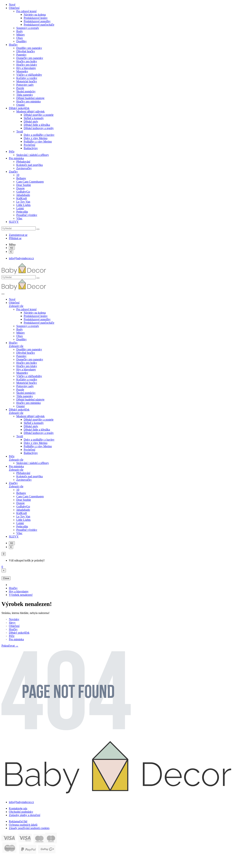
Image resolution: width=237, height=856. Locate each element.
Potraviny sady (25, 84)
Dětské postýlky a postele (39, 114)
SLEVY (14, 221)
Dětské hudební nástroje (30, 98)
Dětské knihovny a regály (39, 128)
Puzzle (20, 88)
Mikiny (20, 34)
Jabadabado (23, 195)
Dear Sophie (23, 185)
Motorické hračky (26, 81)
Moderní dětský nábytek (30, 111)
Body (19, 31)
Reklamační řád (18, 821)
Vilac (19, 218)
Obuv (19, 38)
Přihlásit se (15, 238)
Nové (12, 4)
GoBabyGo (23, 191)
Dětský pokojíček (19, 108)
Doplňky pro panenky (29, 48)
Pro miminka (16, 158)
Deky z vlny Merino (35, 138)
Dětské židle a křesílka (37, 124)
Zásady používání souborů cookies (29, 828)
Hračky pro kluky (26, 64)
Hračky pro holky (26, 61)
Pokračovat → (9, 645)
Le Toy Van (23, 201)
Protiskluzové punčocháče (39, 24)
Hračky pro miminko (28, 101)
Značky (13, 171)
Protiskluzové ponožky (37, 21)
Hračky (13, 44)
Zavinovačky (24, 168)
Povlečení (29, 144)
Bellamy (21, 178)
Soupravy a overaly (27, 28)
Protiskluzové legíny (36, 17)
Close (6, 578)
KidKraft (21, 198)
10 (17, 175)
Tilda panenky (24, 94)
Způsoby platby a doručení (24, 815)
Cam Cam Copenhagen (30, 181)
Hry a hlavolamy (26, 68)
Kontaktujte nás (18, 808)
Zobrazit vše (16, 306)
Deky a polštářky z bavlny (39, 134)
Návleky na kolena (35, 14)
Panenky (21, 54)
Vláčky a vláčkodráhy (29, 74)
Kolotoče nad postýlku (29, 164)
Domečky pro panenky (29, 58)
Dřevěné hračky (25, 51)
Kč (11, 247)
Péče (11, 151)
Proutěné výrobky (26, 215)
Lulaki (20, 208)
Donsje (20, 188)
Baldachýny (31, 148)
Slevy (12, 622)
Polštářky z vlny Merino (38, 141)
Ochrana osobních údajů (23, 824)
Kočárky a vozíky (26, 78)
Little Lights (23, 205)
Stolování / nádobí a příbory (32, 154)
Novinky (14, 619)
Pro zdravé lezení (26, 11)
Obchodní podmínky (21, 811)
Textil (19, 131)
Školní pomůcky (26, 91)
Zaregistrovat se (18, 234)
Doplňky (21, 41)
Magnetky (22, 71)
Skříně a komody (34, 118)
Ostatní (20, 104)
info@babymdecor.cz (21, 258)
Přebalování (23, 161)
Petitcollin (22, 211)
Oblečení (14, 7)
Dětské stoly (31, 121)
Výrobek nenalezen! (21, 594)
